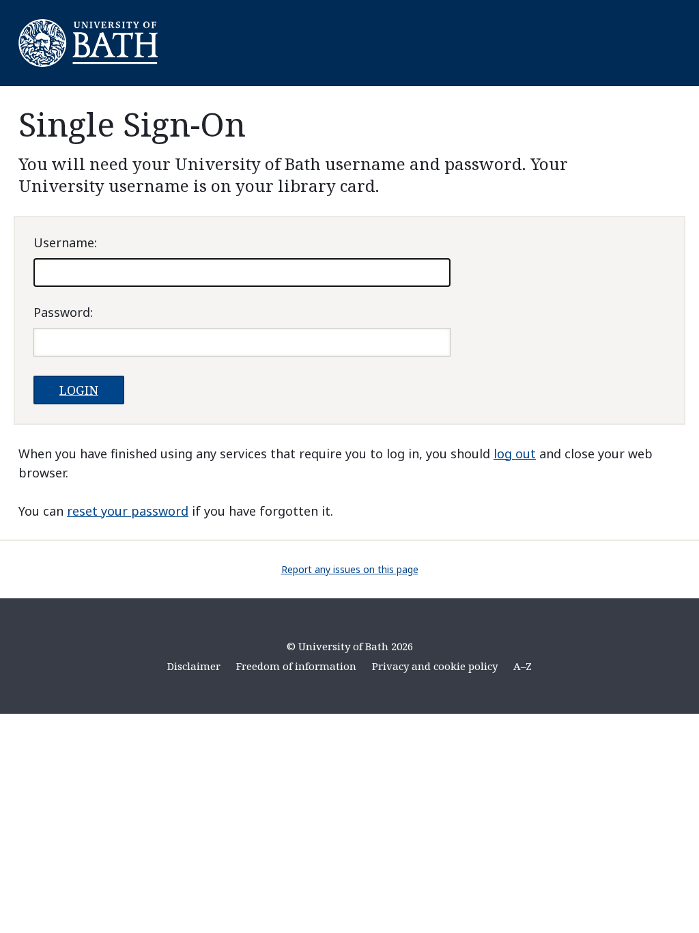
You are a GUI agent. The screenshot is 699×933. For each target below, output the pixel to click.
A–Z (522, 666)
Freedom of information (296, 666)
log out (515, 453)
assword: (63, 312)
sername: (65, 242)
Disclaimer (193, 666)
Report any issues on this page (349, 569)
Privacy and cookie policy (435, 666)
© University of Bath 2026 (350, 646)
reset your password (127, 511)
